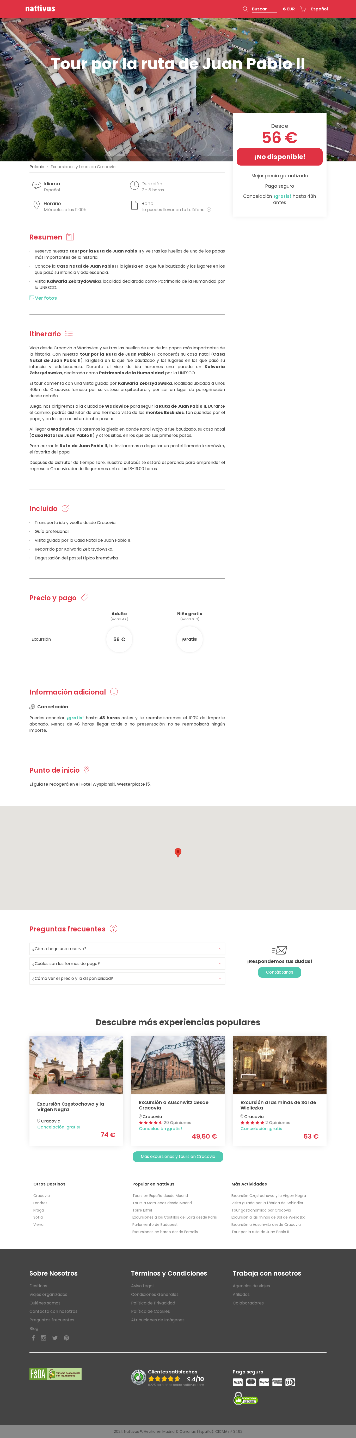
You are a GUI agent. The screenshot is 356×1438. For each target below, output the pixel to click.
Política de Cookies (150, 1311)
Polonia (36, 167)
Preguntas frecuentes (51, 1320)
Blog (33, 1329)
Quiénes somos (44, 1303)
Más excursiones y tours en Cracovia (178, 1156)
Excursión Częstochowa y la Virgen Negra (268, 1195)
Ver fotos (45, 298)
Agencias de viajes (251, 1286)
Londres (40, 1203)
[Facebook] (33, 1338)
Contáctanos (279, 972)
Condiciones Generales (155, 1294)
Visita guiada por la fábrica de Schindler (267, 1203)
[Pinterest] (66, 1338)
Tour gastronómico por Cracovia (261, 1210)
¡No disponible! (279, 156)
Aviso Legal (142, 1286)
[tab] (127, 949)
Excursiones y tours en (83, 167)
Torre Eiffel (142, 1210)
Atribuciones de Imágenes (158, 1320)
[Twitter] (55, 1338)
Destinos (38, 1286)
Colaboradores (248, 1303)
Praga (38, 1210)
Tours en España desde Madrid (160, 1195)
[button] (260, 9)
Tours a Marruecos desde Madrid (162, 1203)
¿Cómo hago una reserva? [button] (59, 949)
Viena (38, 1224)
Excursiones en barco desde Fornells (165, 1231)
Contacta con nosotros (53, 1311)
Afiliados (241, 1294)
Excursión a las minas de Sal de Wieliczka (268, 1217)
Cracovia (41, 1195)
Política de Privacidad (153, 1303)
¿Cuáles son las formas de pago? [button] (66, 964)
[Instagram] (43, 1338)
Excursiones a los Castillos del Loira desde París (174, 1217)
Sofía (38, 1217)
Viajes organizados (48, 1294)
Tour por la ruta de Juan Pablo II (260, 1231)
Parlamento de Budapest (155, 1224)
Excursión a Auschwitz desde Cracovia (266, 1224)
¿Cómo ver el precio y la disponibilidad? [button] (72, 978)
